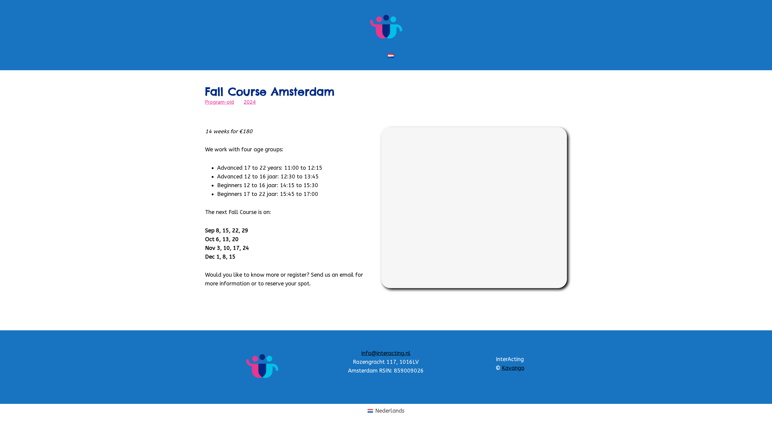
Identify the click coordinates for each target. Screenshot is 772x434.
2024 (250, 102)
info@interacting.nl (385, 353)
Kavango (513, 368)
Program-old (219, 102)
